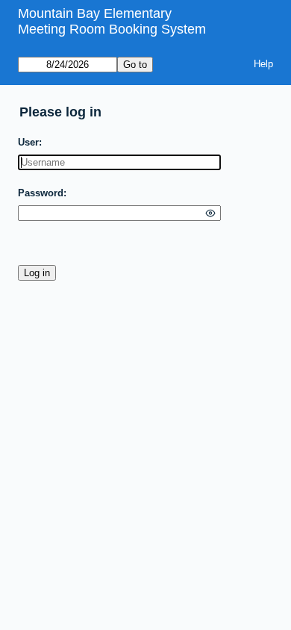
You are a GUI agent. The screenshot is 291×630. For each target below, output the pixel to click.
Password (40, 193)
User (28, 142)
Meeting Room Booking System (112, 29)
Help (263, 63)
